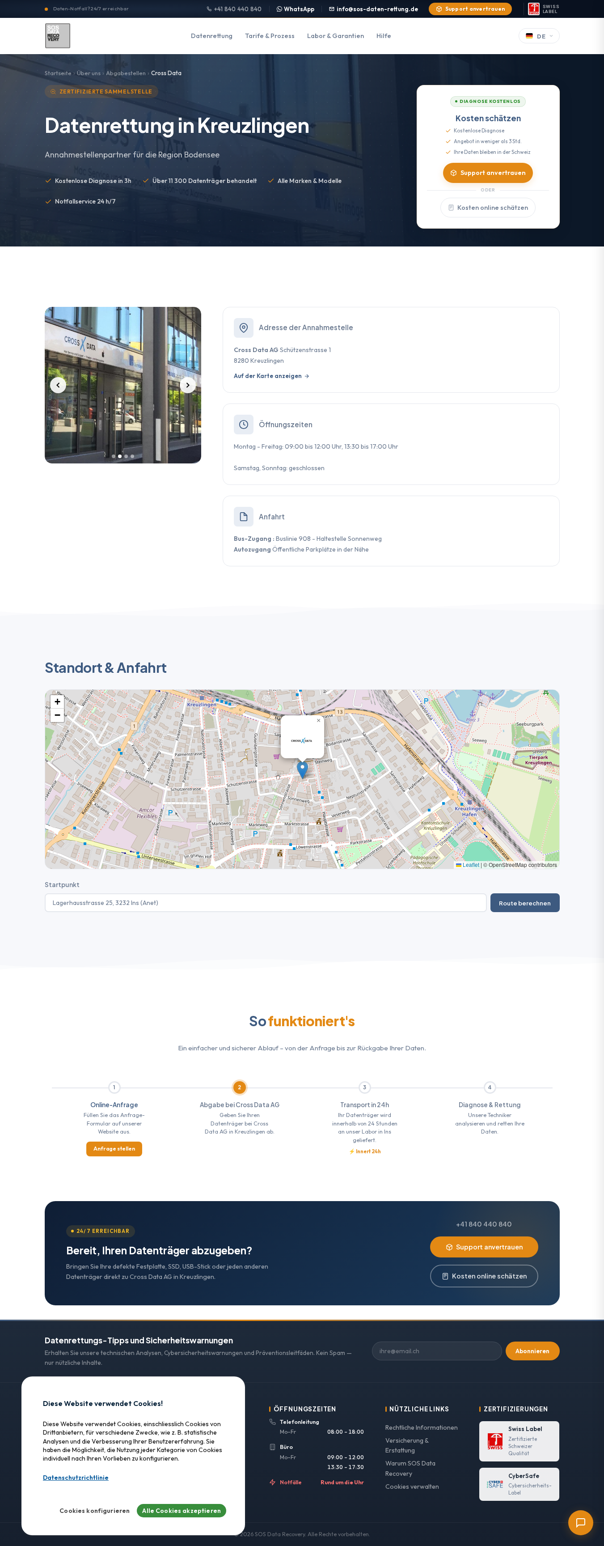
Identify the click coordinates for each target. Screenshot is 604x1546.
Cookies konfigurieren (94, 1511)
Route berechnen (525, 903)
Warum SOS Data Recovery (410, 1468)
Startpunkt (62, 884)
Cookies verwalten (412, 1486)
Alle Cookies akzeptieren (181, 1511)
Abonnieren (532, 1351)
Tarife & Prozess (270, 36)
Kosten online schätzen (492, 208)
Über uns (89, 72)
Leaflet (470, 864)
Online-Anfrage (114, 1105)
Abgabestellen (126, 72)
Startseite (58, 72)
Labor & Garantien (335, 36)
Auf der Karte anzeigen (268, 375)
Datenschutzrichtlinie (76, 1478)
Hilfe (383, 36)
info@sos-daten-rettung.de (377, 9)
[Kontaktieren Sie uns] (580, 1522)
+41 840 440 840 (238, 9)
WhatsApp (299, 9)
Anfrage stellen (114, 1148)
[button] (302, 770)
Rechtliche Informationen (421, 1427)
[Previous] (58, 385)
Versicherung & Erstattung (406, 1445)
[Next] (188, 385)
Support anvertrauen (475, 8)
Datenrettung (211, 36)
